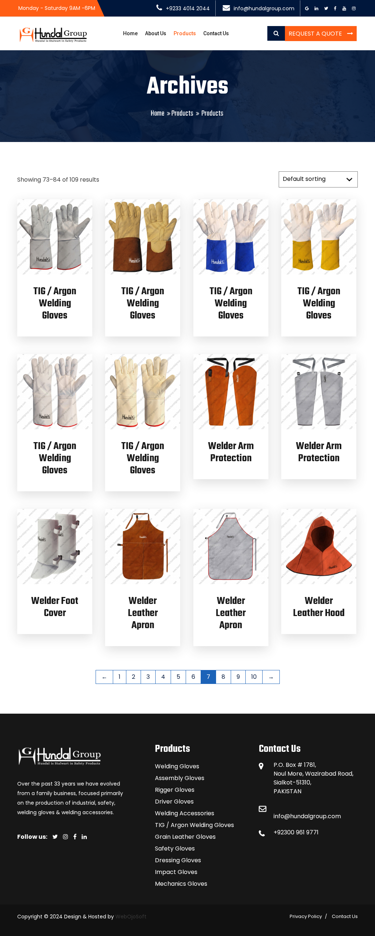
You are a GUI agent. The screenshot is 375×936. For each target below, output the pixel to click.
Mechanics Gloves (181, 883)
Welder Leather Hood (319, 607)
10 (254, 677)
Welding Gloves (177, 766)
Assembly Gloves (179, 778)
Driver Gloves (174, 801)
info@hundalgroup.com (307, 816)
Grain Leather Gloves (185, 837)
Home (130, 33)
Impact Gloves (176, 872)
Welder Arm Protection (231, 452)
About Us (155, 33)
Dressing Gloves (178, 860)
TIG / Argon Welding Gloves (54, 304)
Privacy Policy (306, 916)
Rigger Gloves (174, 790)
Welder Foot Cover (54, 607)
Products (185, 33)
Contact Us (216, 33)
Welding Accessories (184, 813)
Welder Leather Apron (143, 613)
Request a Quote (316, 33)
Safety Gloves (175, 848)
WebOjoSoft (130, 916)
